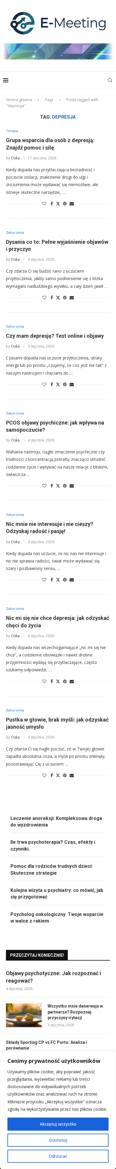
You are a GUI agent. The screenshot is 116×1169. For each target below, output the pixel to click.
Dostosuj (58, 1140)
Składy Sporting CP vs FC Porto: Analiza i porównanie (46, 1045)
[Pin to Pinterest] (65, 203)
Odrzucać (58, 1156)
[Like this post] (44, 203)
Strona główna (19, 99)
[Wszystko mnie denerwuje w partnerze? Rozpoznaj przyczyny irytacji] (24, 1015)
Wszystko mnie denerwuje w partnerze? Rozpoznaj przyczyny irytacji (75, 1012)
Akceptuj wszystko (58, 1124)
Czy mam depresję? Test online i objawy (55, 336)
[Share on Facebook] (52, 203)
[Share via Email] (72, 203)
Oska (15, 158)
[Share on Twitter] (58, 203)
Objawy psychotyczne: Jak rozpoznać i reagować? (53, 977)
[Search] (110, 80)
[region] (58, 1110)
